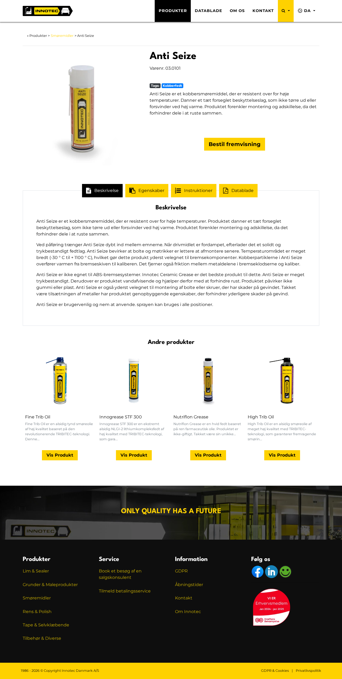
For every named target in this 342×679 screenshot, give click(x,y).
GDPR (181, 571)
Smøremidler (62, 36)
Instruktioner (198, 190)
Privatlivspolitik (308, 671)
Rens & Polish (37, 611)
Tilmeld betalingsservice (125, 591)
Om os (237, 10)
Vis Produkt (59, 455)
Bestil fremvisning (235, 144)
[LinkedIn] (272, 571)
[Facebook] (258, 571)
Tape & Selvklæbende (46, 624)
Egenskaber (151, 190)
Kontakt (263, 10)
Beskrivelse (106, 190)
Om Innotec (188, 611)
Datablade (208, 10)
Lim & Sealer (36, 571)
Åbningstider (189, 584)
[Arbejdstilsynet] (285, 571)
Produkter (173, 10)
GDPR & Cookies (275, 671)
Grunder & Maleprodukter (50, 584)
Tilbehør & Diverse (42, 638)
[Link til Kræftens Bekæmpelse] (271, 606)
